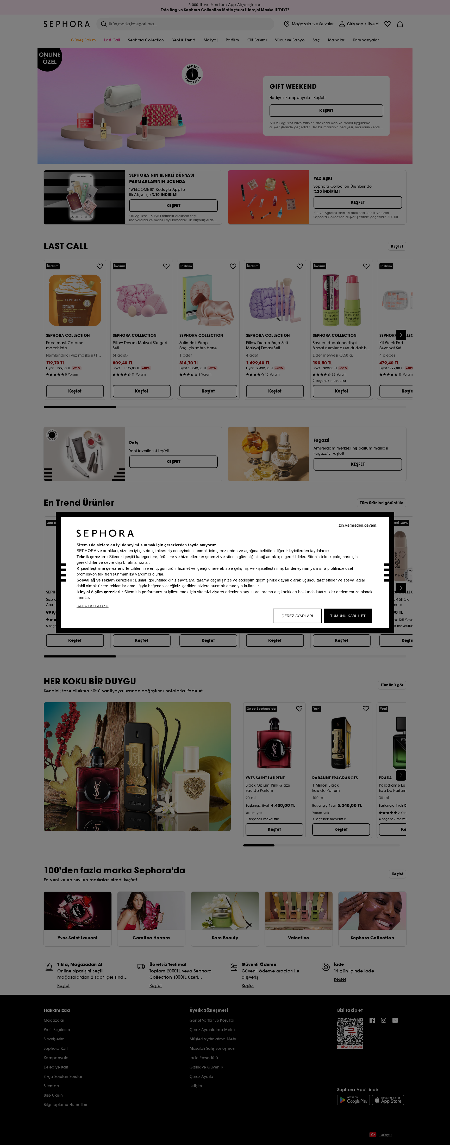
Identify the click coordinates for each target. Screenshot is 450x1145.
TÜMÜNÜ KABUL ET (348, 615)
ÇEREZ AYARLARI (297, 615)
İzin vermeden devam (357, 525)
